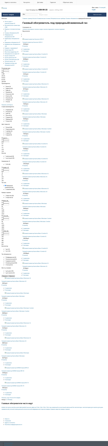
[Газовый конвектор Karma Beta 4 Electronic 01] (36, 263)
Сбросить (11, 276)
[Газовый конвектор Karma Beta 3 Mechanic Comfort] (37, 218)
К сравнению (26, 49)
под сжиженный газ (54, 407)
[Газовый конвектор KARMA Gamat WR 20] (17, 367)
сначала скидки (38, 29)
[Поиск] (83, 15)
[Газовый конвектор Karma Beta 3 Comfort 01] (35, 143)
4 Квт (41, 407)
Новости (7, 419)
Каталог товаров (8, 14)
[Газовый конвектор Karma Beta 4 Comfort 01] (35, 233)
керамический (5, 409)
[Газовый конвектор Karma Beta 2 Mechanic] (35, 114)
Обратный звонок (97, 14)
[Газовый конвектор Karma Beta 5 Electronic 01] (18, 323)
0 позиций (102, 7)
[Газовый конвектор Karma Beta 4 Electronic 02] (18, 278)
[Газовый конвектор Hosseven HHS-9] (33, 39)
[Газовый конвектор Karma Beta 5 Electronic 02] (18, 338)
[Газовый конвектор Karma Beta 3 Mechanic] (35, 203)
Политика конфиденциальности (13, 424)
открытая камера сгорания (48, 409)
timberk (3, 407)
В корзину (25, 46)
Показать (4, 276)
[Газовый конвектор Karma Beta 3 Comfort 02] (35, 158)
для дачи (100, 407)
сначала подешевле (48, 29)
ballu (20, 407)
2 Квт (47, 407)
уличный (11, 409)
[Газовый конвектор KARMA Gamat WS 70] (17, 382)
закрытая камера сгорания (62, 409)
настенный (63, 407)
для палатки (94, 407)
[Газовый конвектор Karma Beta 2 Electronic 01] (36, 84)
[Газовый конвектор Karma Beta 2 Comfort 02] (35, 69)
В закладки (26, 51)
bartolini (24, 407)
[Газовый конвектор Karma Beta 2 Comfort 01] (35, 54)
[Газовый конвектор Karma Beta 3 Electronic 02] (36, 188)
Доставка (40, 2)
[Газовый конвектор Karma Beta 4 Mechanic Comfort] (19, 308)
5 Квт (38, 407)
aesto (17, 407)
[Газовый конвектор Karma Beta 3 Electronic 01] (36, 173)
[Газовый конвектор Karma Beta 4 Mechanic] (17, 293)
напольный (69, 407)
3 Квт (44, 407)
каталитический (27, 409)
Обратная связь (68, 2)
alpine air (34, 407)
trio (6, 407)
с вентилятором (86, 407)
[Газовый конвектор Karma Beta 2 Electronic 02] (36, 99)
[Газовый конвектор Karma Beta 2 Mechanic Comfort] (37, 128)
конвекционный (19, 409)
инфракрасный (36, 409)
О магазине (8, 420)
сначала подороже (59, 29)
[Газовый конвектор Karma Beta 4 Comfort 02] (35, 248)
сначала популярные (28, 29)
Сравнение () (8, 445)
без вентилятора (77, 407)
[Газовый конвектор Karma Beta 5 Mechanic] (17, 353)
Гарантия (53, 2)
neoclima (13, 407)
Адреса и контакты (10, 2)
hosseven (28, 407)
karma (9, 407)
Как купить (26, 2)
